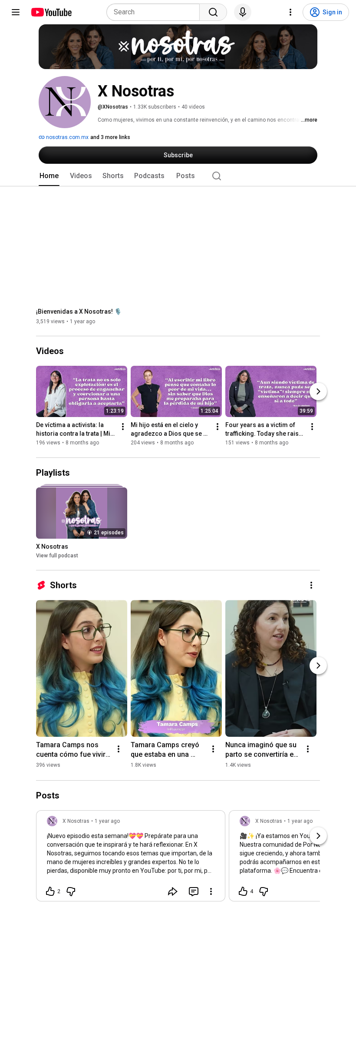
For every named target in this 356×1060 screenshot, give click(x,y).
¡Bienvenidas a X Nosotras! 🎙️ (79, 311)
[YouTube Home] (51, 12)
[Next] (318, 392)
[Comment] (193, 891)
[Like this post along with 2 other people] (50, 891)
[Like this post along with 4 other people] (243, 891)
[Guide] (15, 12)
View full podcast (57, 556)
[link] (130, 858)
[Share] (172, 891)
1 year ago (107, 821)
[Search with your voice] (242, 12)
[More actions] (123, 427)
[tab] (49, 176)
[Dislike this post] (71, 891)
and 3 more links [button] (110, 137)
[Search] (213, 12)
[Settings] (290, 12)
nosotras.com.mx (67, 137)
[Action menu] (211, 891)
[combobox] (156, 12)
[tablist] (178, 176)
